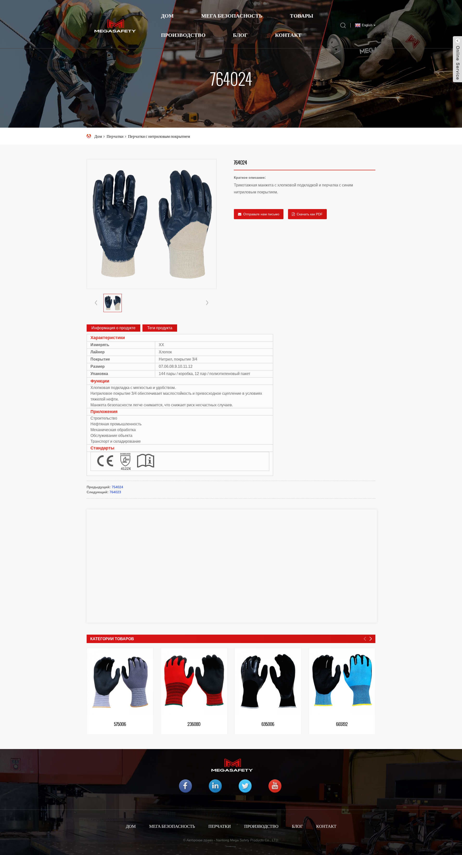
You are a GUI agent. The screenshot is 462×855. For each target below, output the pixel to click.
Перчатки (115, 136)
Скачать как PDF (310, 214)
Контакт (288, 35)
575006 (120, 724)
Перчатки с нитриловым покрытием (159, 136)
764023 (115, 492)
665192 (342, 724)
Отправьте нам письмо (261, 214)
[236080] (194, 681)
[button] (207, 303)
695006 (268, 724)
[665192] (342, 681)
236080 (193, 724)
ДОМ (131, 826)
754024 (117, 487)
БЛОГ (240, 35)
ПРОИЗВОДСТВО (261, 826)
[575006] (120, 681)
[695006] (268, 681)
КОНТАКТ (326, 826)
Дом (167, 15)
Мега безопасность (172, 826)
